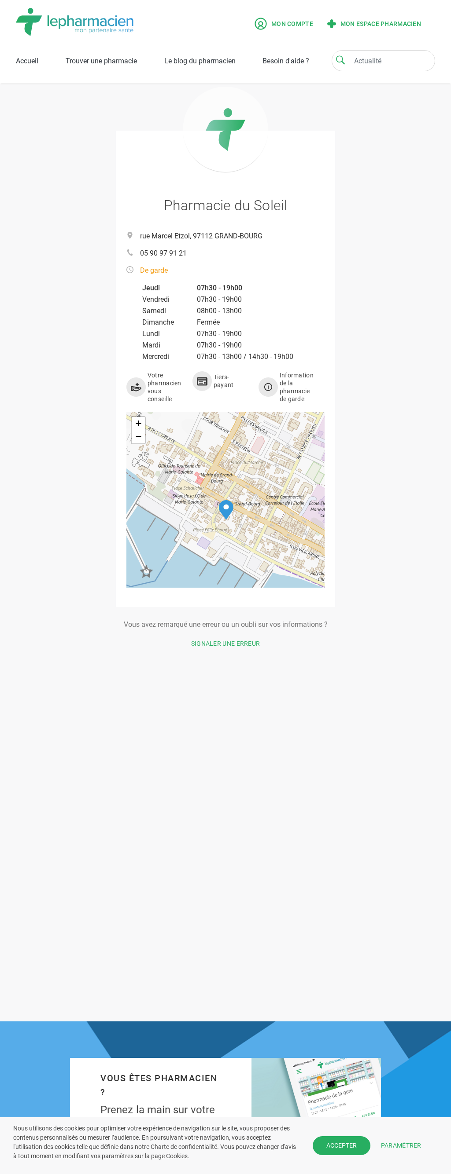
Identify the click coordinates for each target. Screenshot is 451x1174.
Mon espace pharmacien (380, 23)
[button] (226, 510)
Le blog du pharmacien (200, 61)
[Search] (340, 59)
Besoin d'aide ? (285, 61)
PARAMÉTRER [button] (401, 1145)
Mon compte (292, 23)
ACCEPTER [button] (341, 1145)
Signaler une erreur (225, 643)
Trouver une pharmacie (101, 61)
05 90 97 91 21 (163, 253)
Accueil (27, 61)
